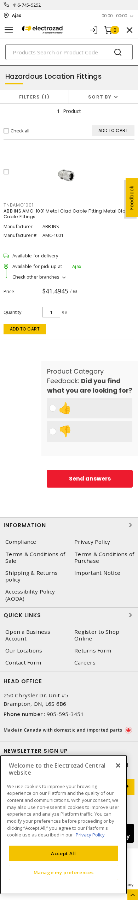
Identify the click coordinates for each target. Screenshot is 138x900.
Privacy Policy (92, 541)
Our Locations (23, 650)
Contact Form (23, 662)
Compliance (20, 541)
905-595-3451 (65, 713)
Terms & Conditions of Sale (35, 557)
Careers (85, 662)
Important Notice (97, 573)
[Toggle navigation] (9, 30)
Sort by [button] (99, 97)
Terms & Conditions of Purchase (104, 557)
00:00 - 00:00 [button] (114, 16)
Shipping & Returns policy (31, 576)
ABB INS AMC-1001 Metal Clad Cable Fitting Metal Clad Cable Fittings (66, 214)
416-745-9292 (26, 5)
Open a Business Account (27, 635)
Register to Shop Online (96, 635)
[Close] (118, 765)
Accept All (63, 853)
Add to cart (25, 329)
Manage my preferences (64, 872)
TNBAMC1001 (19, 205)
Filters (33, 97)
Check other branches (35, 277)
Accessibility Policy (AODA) (30, 595)
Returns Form (92, 650)
